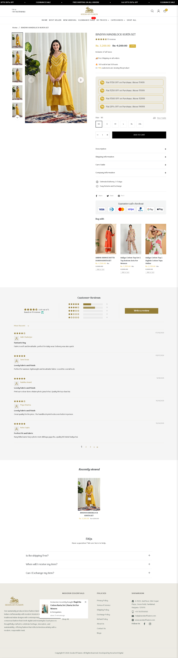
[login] (158, 11)
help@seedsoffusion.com (145, 615)
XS (99, 124)
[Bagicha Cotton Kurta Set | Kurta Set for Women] (45, 608)
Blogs (99, 633)
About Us (100, 623)
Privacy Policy (102, 600)
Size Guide (161, 118)
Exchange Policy (103, 614)
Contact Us (101, 628)
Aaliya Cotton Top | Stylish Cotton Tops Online (154, 260)
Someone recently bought (62, 602)
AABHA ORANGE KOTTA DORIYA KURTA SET (105, 259)
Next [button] (81, 80)
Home (15, 27)
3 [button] (90, 447)
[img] (19, 333)
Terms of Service (103, 605)
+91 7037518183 (141, 611)
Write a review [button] (141, 311)
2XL (140, 124)
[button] (152, 11)
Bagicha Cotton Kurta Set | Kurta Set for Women (65, 605)
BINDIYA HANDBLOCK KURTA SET (89, 514)
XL (132, 124)
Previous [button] (31, 80)
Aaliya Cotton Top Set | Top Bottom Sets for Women (130, 260)
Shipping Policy (103, 610)
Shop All (65, 619)
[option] (56, 78)
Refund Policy (102, 619)
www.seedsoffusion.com (145, 620)
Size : (99, 117)
